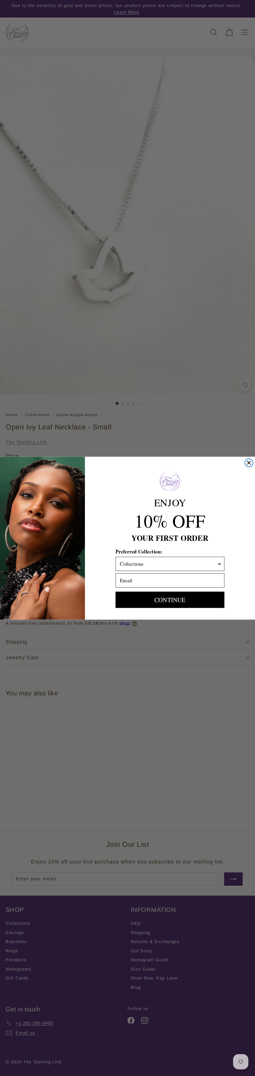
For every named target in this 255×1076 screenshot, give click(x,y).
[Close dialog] (249, 463)
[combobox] (168, 563)
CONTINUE (170, 600)
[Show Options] (219, 563)
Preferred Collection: (139, 551)
